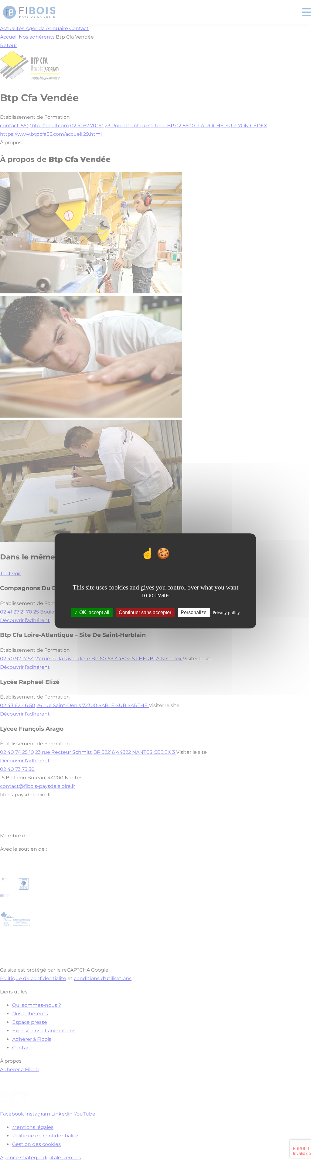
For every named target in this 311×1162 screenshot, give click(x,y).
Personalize (194, 612)
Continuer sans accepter (145, 612)
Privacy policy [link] (226, 612)
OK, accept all (93, 612)
